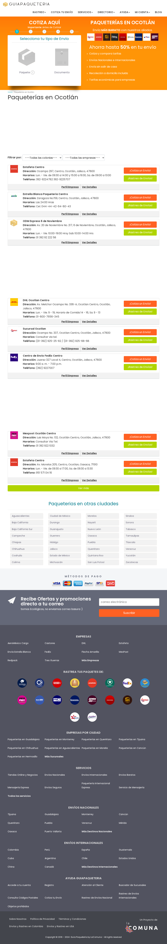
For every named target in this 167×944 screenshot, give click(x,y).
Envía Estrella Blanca (19, 651)
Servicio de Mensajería (131, 787)
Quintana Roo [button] (95, 555)
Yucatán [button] (131, 555)
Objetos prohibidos (18, 906)
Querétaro (14, 823)
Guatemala (125, 849)
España (86, 849)
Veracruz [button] (131, 549)
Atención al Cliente (92, 885)
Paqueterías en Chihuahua (23, 748)
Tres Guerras (52, 660)
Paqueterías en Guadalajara (23, 739)
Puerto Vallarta (53, 831)
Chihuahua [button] (18, 549)
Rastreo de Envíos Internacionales (129, 895)
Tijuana (12, 814)
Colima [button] (16, 562)
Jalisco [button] (54, 549)
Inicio (10, 92)
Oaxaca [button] (92, 535)
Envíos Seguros (53, 787)
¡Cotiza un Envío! (140, 170)
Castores (50, 643)
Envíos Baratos (127, 774)
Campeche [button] (18, 535)
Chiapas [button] (16, 542)
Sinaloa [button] (130, 516)
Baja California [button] (20, 522)
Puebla (48, 823)
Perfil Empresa (70, 187)
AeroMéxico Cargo (18, 643)
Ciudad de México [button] (60, 516)
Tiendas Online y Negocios (23, 774)
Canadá (49, 866)
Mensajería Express (18, 787)
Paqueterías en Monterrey (59, 739)
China (11, 866)
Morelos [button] (92, 516)
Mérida (123, 823)
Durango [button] (55, 522)
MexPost (123, 651)
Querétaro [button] (94, 549)
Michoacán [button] (56, 562)
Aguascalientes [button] (20, 516)
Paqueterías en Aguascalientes (62, 748)
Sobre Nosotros (17, 919)
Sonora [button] (130, 522)
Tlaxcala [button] (130, 542)
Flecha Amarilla (90, 651)
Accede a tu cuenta (19, 885)
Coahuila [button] (17, 555)
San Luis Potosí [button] (96, 562)
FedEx (48, 651)
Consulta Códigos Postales (23, 897)
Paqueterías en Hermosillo (22, 756)
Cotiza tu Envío (62, 12)
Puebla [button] (91, 542)
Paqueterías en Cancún (132, 748)
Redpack (12, 660)
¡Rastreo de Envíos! (140, 178)
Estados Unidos (127, 858)
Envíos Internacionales (94, 774)
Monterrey (87, 814)
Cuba (11, 858)
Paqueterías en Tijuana (132, 739)
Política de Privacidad (42, 919)
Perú (47, 849)
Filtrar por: (15, 157)
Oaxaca (12, 831)
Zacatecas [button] (132, 562)
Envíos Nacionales (55, 774)
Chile (84, 858)
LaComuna (96, 937)
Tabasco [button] (131, 529)
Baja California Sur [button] (22, 529)
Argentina (50, 858)
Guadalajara (52, 814)
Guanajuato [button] (56, 529)
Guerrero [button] (55, 535)
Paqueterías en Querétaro (97, 739)
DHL (84, 643)
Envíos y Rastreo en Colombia (26, 926)
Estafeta (124, 643)
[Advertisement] (83, 127)
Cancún (123, 814)
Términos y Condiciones (72, 919)
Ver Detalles (89, 187)
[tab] (26, 516)
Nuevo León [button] (94, 529)
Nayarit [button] (92, 522)
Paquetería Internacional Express (96, 785)
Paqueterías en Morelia (95, 748)
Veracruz (87, 823)
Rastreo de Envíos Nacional (97, 897)
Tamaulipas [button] (132, 535)
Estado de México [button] (60, 555)
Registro (49, 885)
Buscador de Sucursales (132, 885)
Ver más (83, 488)
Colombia (13, 849)
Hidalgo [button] (54, 542)
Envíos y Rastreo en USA (60, 926)
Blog (158, 12)
